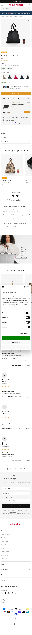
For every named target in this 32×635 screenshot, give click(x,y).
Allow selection (16, 342)
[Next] (30, 77)
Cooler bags (4, 548)
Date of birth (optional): (7, 497)
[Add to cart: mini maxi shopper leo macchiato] (21, 174)
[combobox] (16, 8)
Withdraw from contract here (9, 586)
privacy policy (12, 512)
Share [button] (19, 365)
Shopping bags (9, 16)
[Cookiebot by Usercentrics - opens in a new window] (23, 287)
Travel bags (4, 537)
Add (27, 112)
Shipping (8, 65)
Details (28, 102)
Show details (23, 333)
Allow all (16, 337)
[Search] (3, 9)
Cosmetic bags (4, 555)
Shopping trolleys (5, 541)
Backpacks (3, 544)
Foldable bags (4, 558)
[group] (16, 352)
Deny (16, 346)
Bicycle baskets (5, 551)
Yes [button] (13, 365)
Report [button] (16, 365)
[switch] (28, 317)
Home (2, 16)
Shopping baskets (5, 534)
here (16, 123)
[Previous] (1, 77)
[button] (1, 5)
